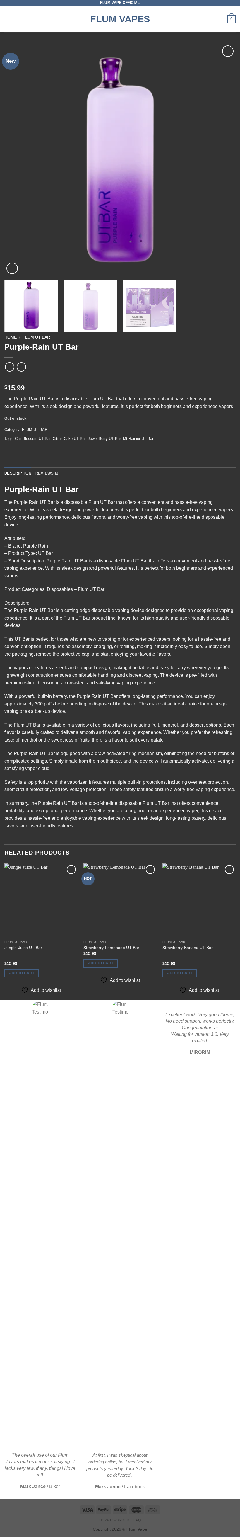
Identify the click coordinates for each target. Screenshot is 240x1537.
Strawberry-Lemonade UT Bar (111, 947)
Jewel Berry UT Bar (104, 438)
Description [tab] (17, 473)
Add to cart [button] (22, 973)
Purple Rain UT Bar (34, 398)
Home (10, 337)
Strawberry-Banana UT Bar (187, 947)
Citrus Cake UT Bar (69, 438)
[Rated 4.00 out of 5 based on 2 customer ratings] (120, 378)
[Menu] (7, 19)
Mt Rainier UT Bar (138, 438)
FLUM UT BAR (36, 337)
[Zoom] (12, 268)
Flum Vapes (120, 19)
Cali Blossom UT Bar (32, 438)
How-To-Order (114, 1520)
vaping (145, 517)
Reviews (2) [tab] (47, 473)
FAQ (137, 1520)
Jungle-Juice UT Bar (23, 947)
